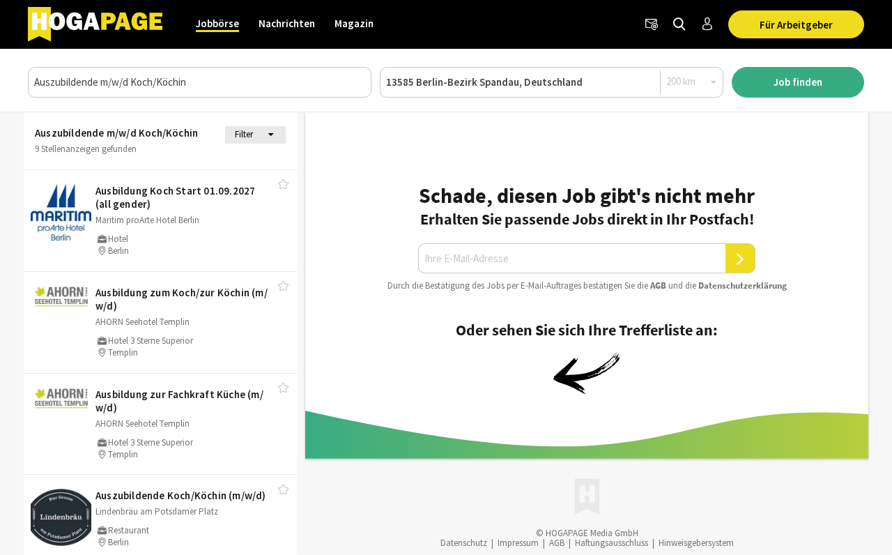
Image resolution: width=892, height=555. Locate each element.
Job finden (798, 82)
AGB (658, 285)
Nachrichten (287, 23)
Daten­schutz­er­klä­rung (742, 285)
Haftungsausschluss (611, 543)
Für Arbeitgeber (796, 24)
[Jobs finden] (679, 24)
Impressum (518, 543)
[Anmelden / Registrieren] (707, 24)
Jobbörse (217, 23)
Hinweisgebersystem (696, 543)
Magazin (354, 23)
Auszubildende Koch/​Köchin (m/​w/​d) (180, 495)
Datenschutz (463, 543)
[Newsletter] (652, 24)
